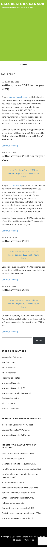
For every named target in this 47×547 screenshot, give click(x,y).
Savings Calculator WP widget (16, 430)
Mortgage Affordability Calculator (17, 393)
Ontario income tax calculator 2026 (18, 498)
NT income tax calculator (13, 482)
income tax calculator (18, 97)
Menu (24, 64)
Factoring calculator (11, 378)
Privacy (42, 537)
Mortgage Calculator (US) (13, 388)
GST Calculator (9, 367)
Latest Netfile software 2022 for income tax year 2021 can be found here (23, 173)
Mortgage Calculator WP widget (16, 435)
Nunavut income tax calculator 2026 (18, 493)
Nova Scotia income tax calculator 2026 (20, 488)
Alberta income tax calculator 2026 (18, 453)
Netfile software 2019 (15, 241)
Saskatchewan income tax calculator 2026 (21, 513)
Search (39, 340)
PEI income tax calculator (13, 503)
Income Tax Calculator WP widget (17, 425)
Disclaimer (18, 540)
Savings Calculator (10, 398)
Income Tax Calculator (12, 357)
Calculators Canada (23, 4)
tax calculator (15, 185)
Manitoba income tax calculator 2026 (19, 464)
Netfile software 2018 (15, 290)
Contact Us (29, 540)
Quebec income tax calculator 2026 (18, 508)
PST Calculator (9, 403)
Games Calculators (10, 408)
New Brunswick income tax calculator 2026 (21, 469)
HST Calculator (9, 373)
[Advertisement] (23, 34)
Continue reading (10, 146)
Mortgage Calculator (11, 383)
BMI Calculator (8, 362)
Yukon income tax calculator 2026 (17, 518)
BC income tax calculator (13, 459)
